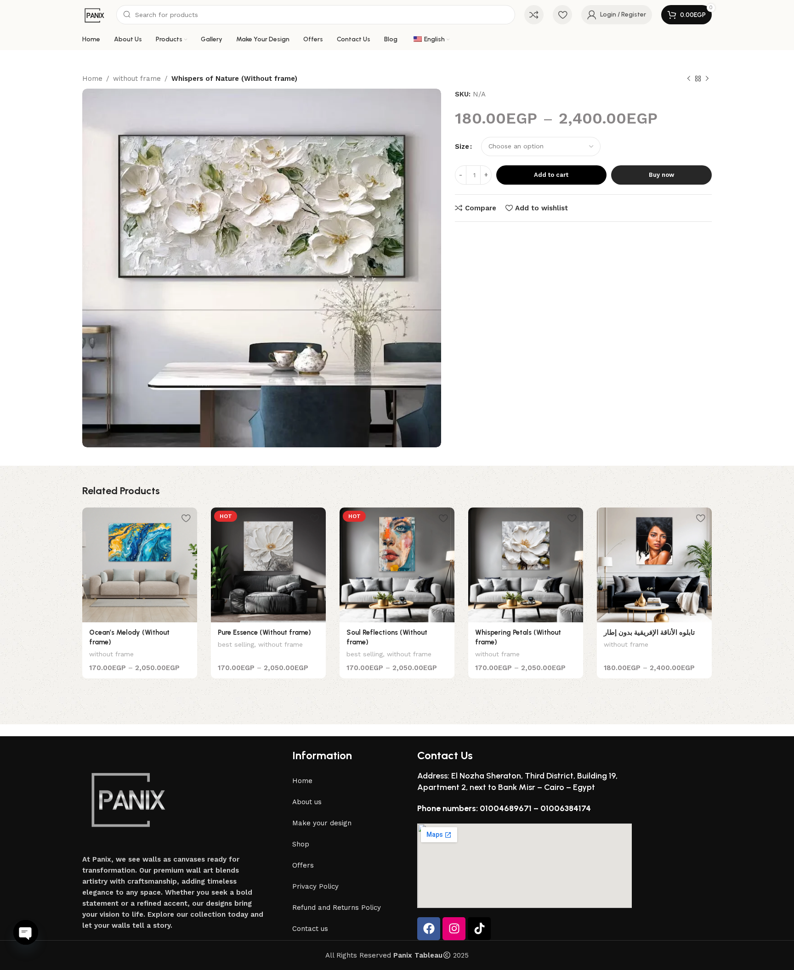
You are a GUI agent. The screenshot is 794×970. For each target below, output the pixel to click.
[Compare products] (534, 15)
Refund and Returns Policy (336, 907)
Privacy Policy (315, 886)
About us (307, 802)
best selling (236, 644)
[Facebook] (428, 928)
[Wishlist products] (562, 15)
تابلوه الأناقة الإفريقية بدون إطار (649, 632)
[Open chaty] (25, 932)
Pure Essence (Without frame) (264, 632)
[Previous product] (688, 79)
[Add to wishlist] (185, 518)
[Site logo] (94, 14)
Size (462, 146)
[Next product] (707, 79)
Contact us (310, 929)
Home (92, 78)
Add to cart (551, 174)
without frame (137, 78)
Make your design (322, 823)
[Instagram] (453, 928)
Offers (303, 865)
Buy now (661, 174)
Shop (300, 844)
